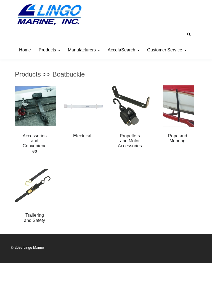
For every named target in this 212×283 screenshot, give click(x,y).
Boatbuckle (68, 74)
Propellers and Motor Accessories (130, 140)
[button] (188, 34)
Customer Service (164, 50)
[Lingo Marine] (49, 14)
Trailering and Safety (34, 217)
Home (25, 50)
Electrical (82, 135)
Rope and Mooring (177, 138)
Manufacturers (82, 50)
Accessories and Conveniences (35, 143)
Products (47, 50)
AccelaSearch (121, 50)
